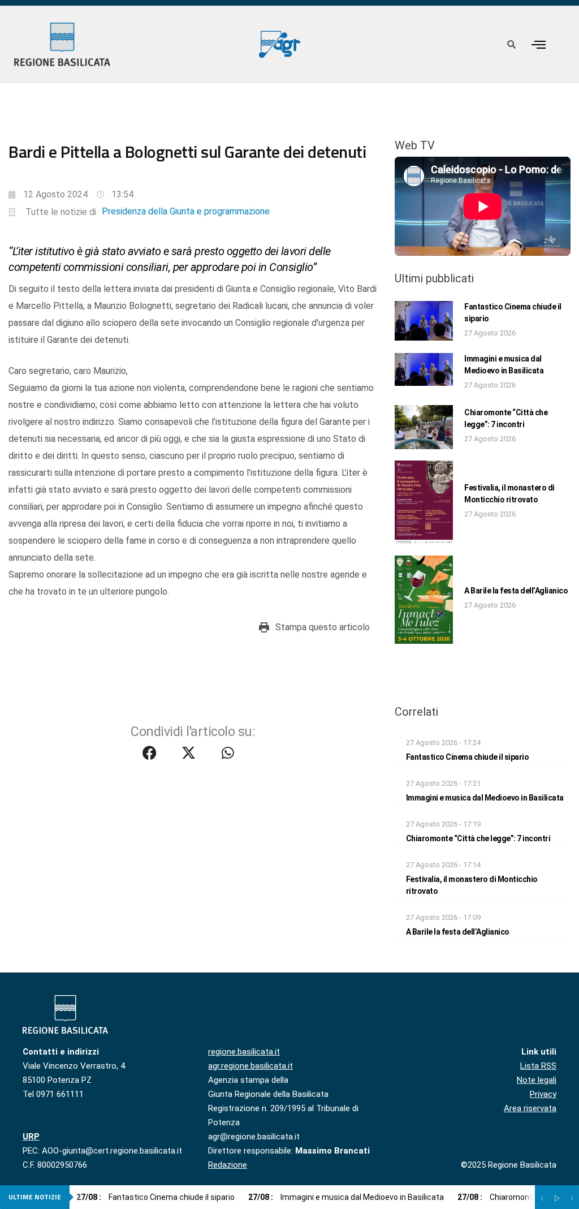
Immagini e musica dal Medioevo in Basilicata (485, 797)
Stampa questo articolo (322, 627)
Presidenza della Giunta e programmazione (186, 211)
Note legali (536, 1080)
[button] (538, 44)
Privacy (543, 1094)
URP (31, 1136)
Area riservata (530, 1108)
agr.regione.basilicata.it (250, 1066)
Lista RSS (538, 1066)
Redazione (227, 1165)
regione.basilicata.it (244, 1052)
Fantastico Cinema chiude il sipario (467, 756)
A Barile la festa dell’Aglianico (516, 590)
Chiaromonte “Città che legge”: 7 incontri (478, 838)
